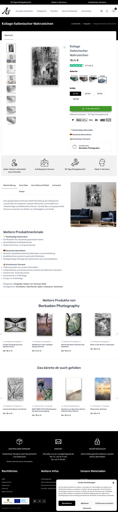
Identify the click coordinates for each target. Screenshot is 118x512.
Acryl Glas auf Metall (40, 185)
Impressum (6, 485)
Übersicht (8, 35)
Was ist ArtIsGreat (69, 11)
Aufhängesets (46, 479)
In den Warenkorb (92, 109)
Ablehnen (85, 503)
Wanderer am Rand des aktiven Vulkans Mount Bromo (73, 410)
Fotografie (86, 24)
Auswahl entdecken (24, 11)
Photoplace (97, 406)
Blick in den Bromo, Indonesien (102, 345)
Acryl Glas (23, 185)
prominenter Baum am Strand (14, 409)
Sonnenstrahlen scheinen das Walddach (72, 346)
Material (73, 71)
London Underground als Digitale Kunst (12, 346)
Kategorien (41, 11)
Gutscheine (86, 11)
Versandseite (28, 461)
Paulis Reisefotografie (71, 406)
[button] (113, 482)
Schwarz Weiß (40, 284)
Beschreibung (9, 185)
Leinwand (56, 185)
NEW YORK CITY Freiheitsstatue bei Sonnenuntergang (44, 410)
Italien (40, 287)
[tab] (9, 35)
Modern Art (28, 284)
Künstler (54, 11)
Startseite (77, 24)
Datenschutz (87, 508)
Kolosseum (48, 287)
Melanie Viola (39, 406)
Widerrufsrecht (7, 492)
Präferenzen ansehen (104, 503)
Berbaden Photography (13, 341)
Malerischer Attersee (98, 409)
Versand (5, 488)
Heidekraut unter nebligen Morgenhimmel (42, 346)
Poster (22, 191)
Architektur (20, 287)
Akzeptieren (67, 503)
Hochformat (31, 287)
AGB (3, 479)
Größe (72, 88)
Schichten (58, 287)
